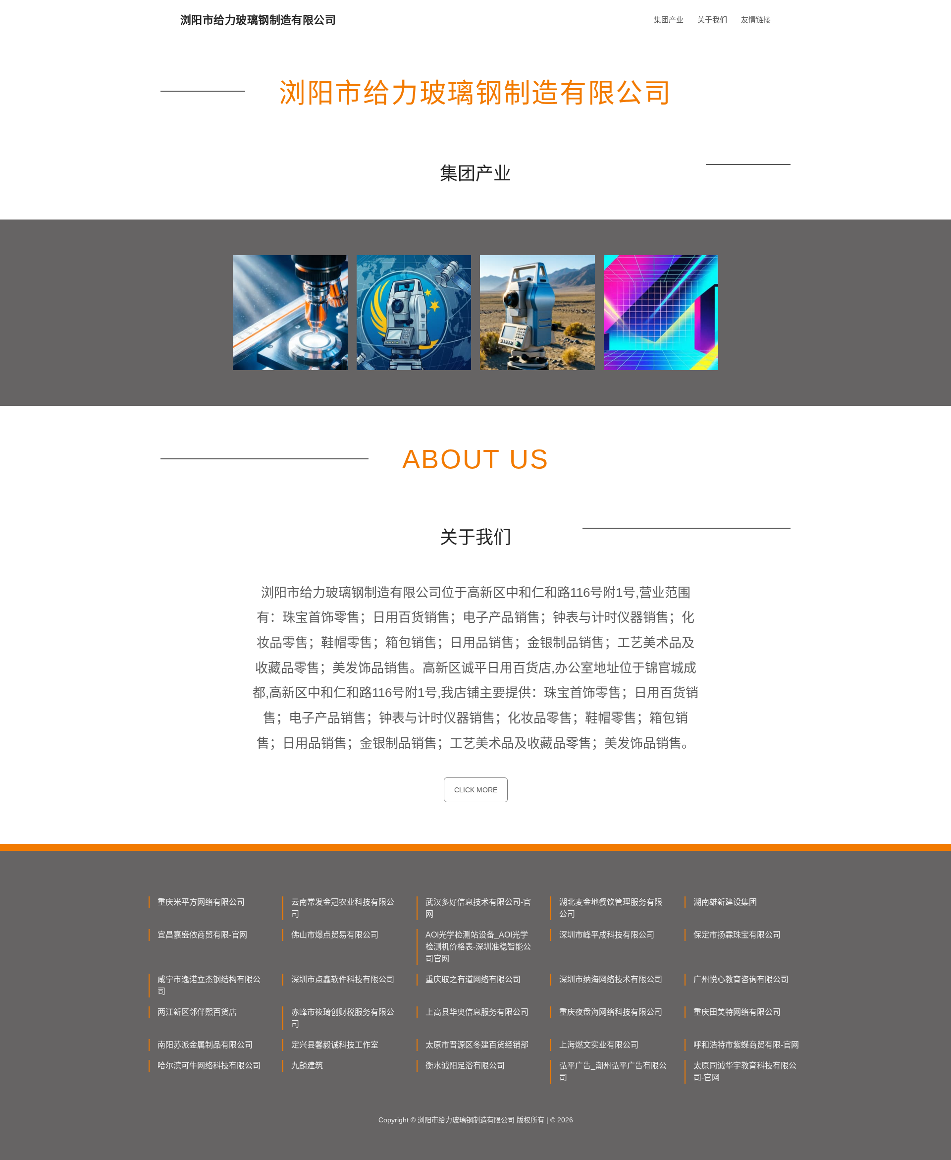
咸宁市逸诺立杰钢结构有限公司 (209, 985)
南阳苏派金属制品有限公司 (205, 1045)
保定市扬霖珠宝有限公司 (737, 935)
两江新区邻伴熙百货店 (197, 1012)
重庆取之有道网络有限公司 (473, 979)
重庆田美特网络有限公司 (737, 1012)
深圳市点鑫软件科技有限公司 (342, 979)
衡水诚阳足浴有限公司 (465, 1065)
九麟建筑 (307, 1065)
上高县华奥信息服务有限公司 (476, 1012)
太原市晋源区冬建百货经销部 (476, 1045)
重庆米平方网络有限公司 (201, 902)
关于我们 (712, 19)
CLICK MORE (475, 790)
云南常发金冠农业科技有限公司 (342, 908)
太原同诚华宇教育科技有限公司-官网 (744, 1071)
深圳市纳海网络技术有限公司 (610, 979)
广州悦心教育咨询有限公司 (741, 979)
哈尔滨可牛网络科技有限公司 (209, 1065)
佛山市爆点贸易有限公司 (334, 935)
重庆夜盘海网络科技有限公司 (610, 1012)
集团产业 (669, 19)
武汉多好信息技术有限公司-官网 (478, 908)
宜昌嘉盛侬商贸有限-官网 (202, 935)
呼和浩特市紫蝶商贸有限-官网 (746, 1045)
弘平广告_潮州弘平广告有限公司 (613, 1071)
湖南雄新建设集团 (725, 902)
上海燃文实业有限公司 (598, 1045)
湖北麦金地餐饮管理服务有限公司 (610, 908)
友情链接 (756, 19)
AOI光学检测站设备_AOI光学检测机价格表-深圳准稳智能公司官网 (478, 947)
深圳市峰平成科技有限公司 (606, 935)
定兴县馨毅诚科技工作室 (334, 1045)
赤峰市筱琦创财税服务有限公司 (342, 1018)
